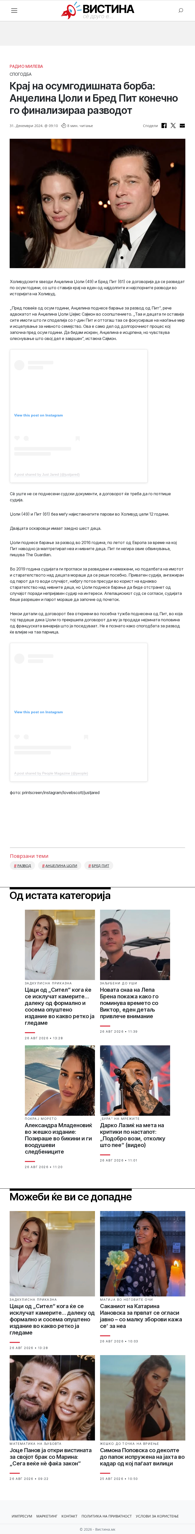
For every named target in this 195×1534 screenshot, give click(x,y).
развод (24, 865)
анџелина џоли (61, 865)
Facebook (164, 125)
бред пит (100, 865)
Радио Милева (26, 66)
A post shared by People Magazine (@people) (51, 773)
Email (182, 125)
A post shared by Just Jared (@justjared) (47, 474)
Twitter (173, 125)
